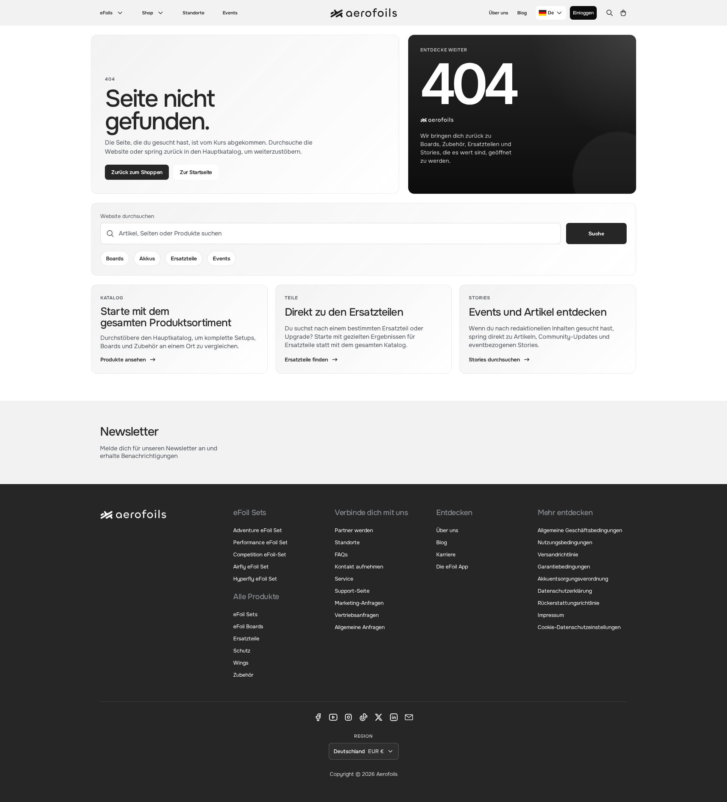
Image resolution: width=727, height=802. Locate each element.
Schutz (241, 650)
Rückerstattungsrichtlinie (568, 603)
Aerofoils (387, 774)
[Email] (408, 717)
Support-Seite (352, 590)
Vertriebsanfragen (357, 615)
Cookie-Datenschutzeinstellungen (579, 627)
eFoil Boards (248, 626)
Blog (522, 13)
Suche (596, 233)
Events (230, 13)
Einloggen (583, 13)
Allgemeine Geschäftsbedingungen (580, 530)
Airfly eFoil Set (250, 566)
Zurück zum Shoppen (136, 172)
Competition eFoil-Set (259, 554)
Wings (240, 662)
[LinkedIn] (393, 717)
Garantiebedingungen (564, 566)
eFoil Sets (245, 614)
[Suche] (609, 13)
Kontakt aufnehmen (359, 566)
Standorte (193, 13)
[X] (378, 717)
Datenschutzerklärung (565, 590)
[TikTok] (363, 717)
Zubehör (243, 674)
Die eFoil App (452, 566)
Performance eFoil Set (260, 542)
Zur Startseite (196, 172)
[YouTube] (333, 717)
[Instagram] (348, 717)
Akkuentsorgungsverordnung (573, 578)
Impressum (551, 615)
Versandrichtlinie (558, 554)
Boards (114, 258)
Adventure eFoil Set (257, 530)
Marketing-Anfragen (359, 603)
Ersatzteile (184, 258)
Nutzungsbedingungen (565, 542)
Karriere (446, 554)
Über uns (498, 13)
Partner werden (354, 530)
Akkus (147, 258)
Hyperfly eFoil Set (255, 578)
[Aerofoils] (133, 520)
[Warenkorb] (623, 13)
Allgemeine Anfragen (360, 627)
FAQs (341, 554)
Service (344, 578)
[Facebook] (318, 717)
